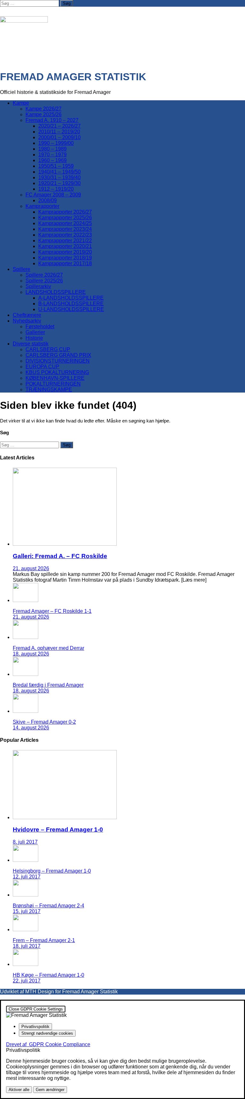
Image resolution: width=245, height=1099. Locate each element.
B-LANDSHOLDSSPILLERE (71, 303)
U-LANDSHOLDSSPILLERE (71, 309)
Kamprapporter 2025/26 (65, 217)
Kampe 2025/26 (44, 114)
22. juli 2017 (27, 980)
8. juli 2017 (25, 842)
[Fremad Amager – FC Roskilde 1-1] (25, 600)
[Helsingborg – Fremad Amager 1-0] (25, 860)
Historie (34, 338)
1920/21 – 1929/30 (59, 183)
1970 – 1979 (52, 154)
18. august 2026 (31, 653)
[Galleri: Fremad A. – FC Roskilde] (65, 544)
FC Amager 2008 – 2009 (53, 194)
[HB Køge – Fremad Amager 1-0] (25, 964)
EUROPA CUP (42, 366)
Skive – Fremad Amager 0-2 (44, 722)
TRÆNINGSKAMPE (49, 389)
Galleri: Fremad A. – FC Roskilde (60, 556)
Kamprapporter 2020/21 (65, 246)
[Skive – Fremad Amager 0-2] (25, 711)
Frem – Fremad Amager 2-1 (44, 940)
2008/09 (47, 200)
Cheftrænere (27, 315)
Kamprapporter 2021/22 (65, 240)
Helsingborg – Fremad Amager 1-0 (52, 871)
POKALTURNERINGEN (53, 383)
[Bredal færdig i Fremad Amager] (25, 674)
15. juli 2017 (27, 911)
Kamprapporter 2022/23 (65, 235)
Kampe (21, 103)
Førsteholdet (40, 326)
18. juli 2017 (27, 946)
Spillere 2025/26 (44, 280)
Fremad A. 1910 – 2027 (52, 120)
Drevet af (48, 1044)
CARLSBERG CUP (48, 349)
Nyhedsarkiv (27, 320)
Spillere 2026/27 (44, 275)
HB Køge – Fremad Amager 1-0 (48, 975)
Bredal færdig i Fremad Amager (48, 685)
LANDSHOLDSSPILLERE (56, 292)
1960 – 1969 (52, 160)
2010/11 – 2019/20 (59, 131)
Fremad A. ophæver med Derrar (48, 648)
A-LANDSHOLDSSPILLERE (71, 298)
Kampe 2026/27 (44, 108)
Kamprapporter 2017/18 (65, 263)
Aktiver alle (19, 1089)
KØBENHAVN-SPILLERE (55, 378)
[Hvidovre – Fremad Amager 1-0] (65, 817)
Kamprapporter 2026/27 (65, 212)
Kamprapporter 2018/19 (65, 257)
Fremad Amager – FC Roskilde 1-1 (52, 611)
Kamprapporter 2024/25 (65, 223)
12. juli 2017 (27, 876)
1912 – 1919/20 (56, 189)
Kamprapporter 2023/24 (65, 229)
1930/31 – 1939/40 (59, 177)
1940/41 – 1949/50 (59, 171)
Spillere (21, 269)
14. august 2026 (31, 727)
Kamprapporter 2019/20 (65, 252)
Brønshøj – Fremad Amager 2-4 (48, 905)
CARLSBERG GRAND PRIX (58, 355)
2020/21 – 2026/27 (59, 126)
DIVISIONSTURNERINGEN (58, 361)
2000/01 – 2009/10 (59, 137)
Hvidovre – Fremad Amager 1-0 (58, 829)
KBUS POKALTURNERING (57, 372)
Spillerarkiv (38, 286)
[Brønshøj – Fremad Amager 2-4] (25, 894)
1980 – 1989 (52, 149)
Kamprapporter (42, 206)
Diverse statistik (30, 343)
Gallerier (35, 332)
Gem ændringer (50, 1089)
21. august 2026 (31, 568)
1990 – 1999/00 (56, 143)
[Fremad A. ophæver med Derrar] (25, 637)
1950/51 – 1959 (56, 166)
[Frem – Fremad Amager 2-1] (25, 929)
